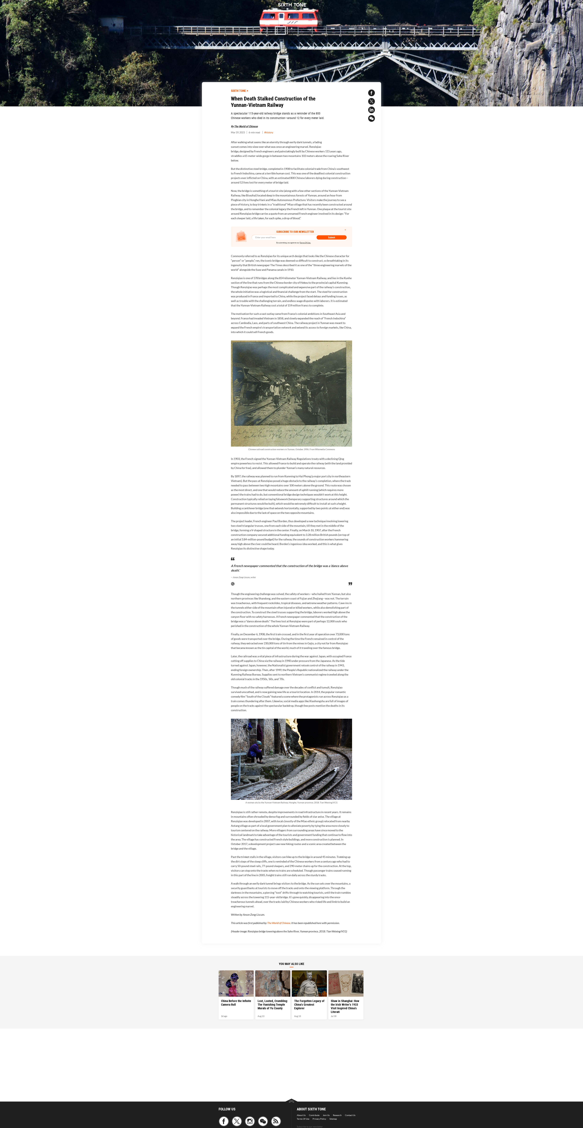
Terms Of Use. (305, 243)
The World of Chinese (246, 126)
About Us (301, 1115)
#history (268, 132)
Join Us (326, 1115)
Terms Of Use (303, 1119)
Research (337, 1115)
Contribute (314, 1115)
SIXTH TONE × (239, 91)
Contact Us (350, 1115)
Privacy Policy (319, 1119)
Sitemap (333, 1119)
